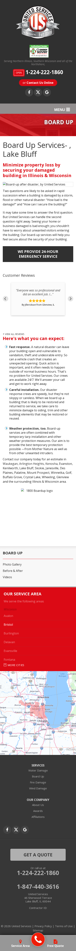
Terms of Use (64, 926)
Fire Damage (38, 782)
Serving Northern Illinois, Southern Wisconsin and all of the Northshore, (38, 63)
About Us (38, 805)
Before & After (13, 571)
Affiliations (38, 817)
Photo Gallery (12, 564)
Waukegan (10, 464)
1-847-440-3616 (38, 887)
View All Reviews (14, 334)
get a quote (38, 855)
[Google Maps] (47, 92)
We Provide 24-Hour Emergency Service (38, 254)
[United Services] (38, 940)
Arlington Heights (31, 464)
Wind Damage (38, 788)
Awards (38, 811)
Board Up (13, 553)
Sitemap (38, 930)
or (38, 83)
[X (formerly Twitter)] (38, 92)
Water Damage (38, 770)
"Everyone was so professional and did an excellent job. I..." (38, 292)
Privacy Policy (43, 926)
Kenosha (51, 464)
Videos (7, 577)
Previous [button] (5, 298)
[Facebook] (29, 92)
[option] (38, 298)
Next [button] (70, 298)
